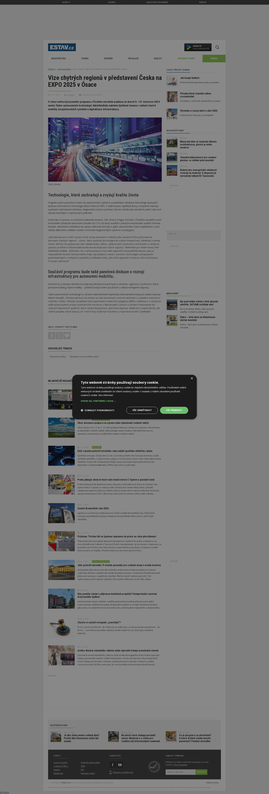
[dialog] (134, 397)
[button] (134, 400)
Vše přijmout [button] (174, 410)
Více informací (105, 395)
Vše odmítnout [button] (142, 410)
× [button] (192, 378)
